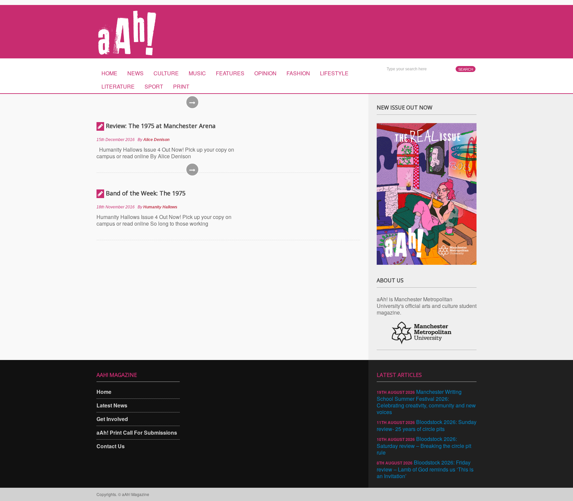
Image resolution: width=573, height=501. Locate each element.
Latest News (111, 405)
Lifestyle (334, 73)
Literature (118, 86)
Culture (166, 73)
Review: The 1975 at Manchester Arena (161, 125)
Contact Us (110, 446)
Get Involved (112, 419)
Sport (154, 86)
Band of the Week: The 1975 (145, 193)
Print (181, 86)
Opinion (265, 73)
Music (197, 73)
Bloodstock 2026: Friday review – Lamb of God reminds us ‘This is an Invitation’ (425, 469)
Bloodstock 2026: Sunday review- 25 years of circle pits (427, 425)
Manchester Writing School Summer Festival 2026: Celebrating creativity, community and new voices (426, 402)
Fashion (298, 73)
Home (109, 73)
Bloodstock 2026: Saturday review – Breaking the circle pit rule (424, 445)
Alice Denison (156, 139)
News (135, 73)
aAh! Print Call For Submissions (136, 432)
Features (230, 73)
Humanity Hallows (160, 207)
